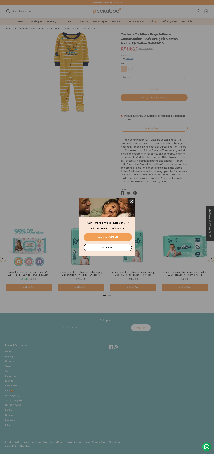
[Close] (131, 201)
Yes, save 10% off (108, 237)
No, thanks (107, 247)
